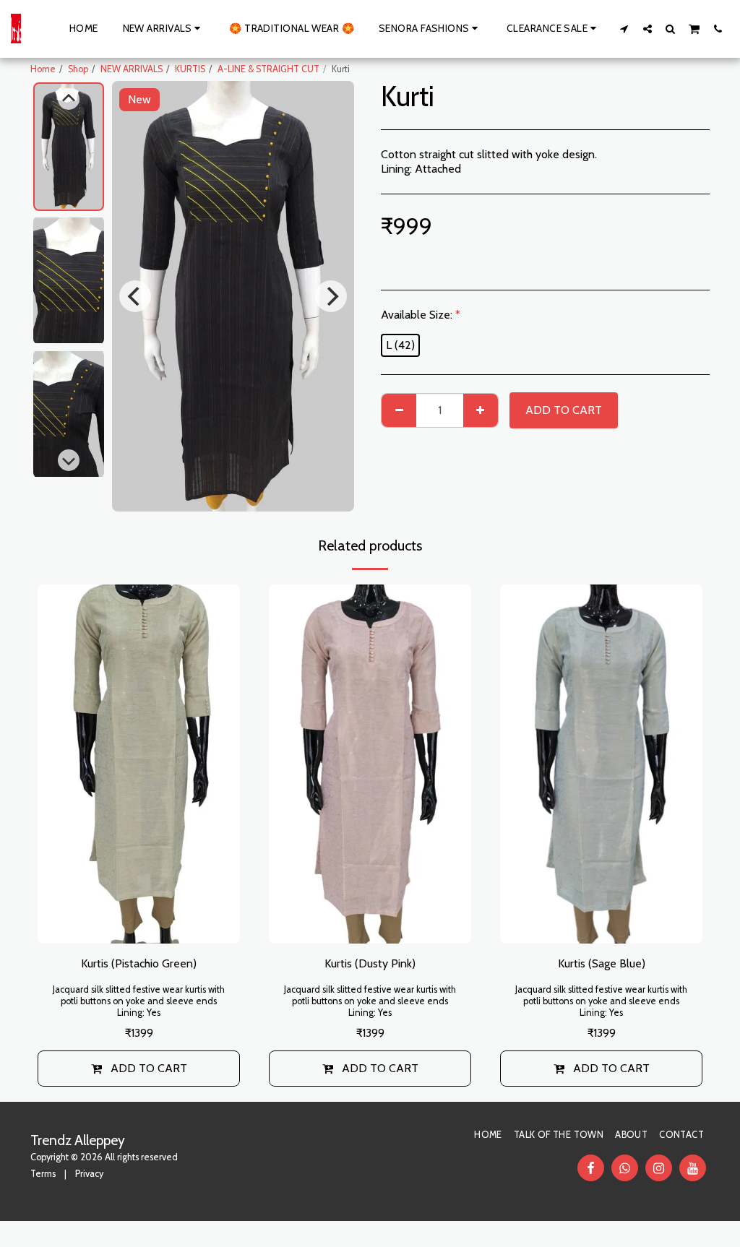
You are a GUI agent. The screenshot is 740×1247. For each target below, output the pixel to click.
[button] (624, 28)
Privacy (89, 1173)
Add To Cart (149, 1068)
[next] (331, 296)
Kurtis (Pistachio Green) (139, 963)
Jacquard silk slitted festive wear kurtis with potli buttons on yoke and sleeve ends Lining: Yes (139, 1001)
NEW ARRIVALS (131, 69)
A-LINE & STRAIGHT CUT (268, 69)
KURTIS (190, 69)
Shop (78, 69)
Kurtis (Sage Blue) (601, 963)
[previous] (135, 296)
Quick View (139, 925)
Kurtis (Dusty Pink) (370, 963)
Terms (43, 1173)
